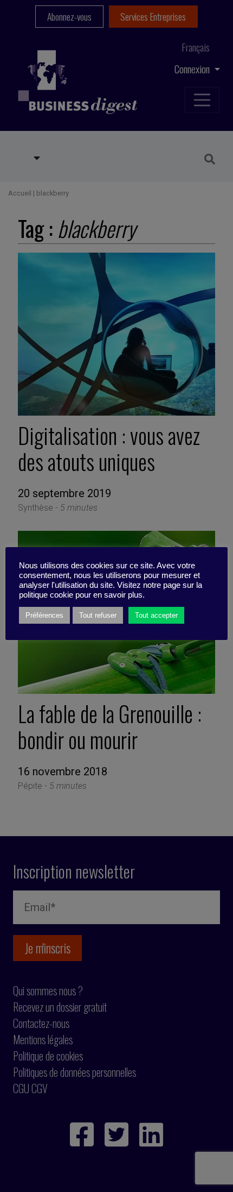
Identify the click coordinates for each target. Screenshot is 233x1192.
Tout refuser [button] (97, 615)
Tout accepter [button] (156, 615)
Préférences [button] (44, 615)
